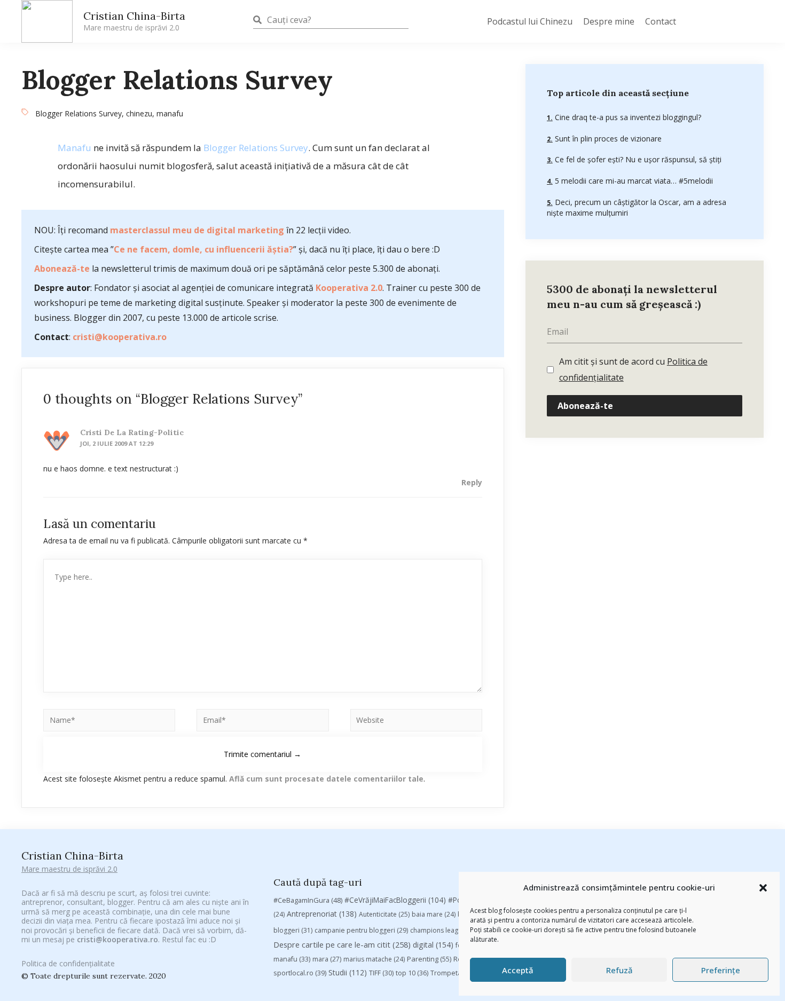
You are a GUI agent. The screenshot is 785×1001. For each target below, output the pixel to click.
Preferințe (720, 970)
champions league (444, 930)
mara (326, 959)
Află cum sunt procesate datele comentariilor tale (326, 779)
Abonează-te (62, 268)
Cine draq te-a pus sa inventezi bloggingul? (627, 117)
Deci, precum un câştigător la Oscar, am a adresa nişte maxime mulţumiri (636, 207)
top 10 (412, 973)
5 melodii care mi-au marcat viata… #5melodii (633, 181)
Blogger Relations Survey (78, 113)
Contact (660, 21)
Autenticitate (384, 914)
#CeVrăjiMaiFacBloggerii (395, 900)
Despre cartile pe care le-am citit (342, 944)
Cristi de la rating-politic (132, 432)
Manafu (74, 147)
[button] (763, 887)
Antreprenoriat (322, 914)
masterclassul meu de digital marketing (197, 230)
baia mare (434, 914)
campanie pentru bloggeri (361, 930)
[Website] (416, 722)
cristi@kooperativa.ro (120, 337)
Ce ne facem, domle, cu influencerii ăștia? (203, 249)
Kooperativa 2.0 (349, 288)
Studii (347, 972)
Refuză (619, 970)
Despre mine (608, 21)
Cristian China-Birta (134, 21)
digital (433, 945)
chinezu (139, 113)
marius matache (374, 959)
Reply (471, 482)
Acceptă (517, 970)
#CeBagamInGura (307, 900)
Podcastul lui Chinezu (529, 21)
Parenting (429, 959)
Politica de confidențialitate (68, 963)
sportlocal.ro (299, 973)
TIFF (381, 973)
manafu (169, 113)
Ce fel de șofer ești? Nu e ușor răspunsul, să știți (637, 159)
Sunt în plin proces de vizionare (607, 138)
